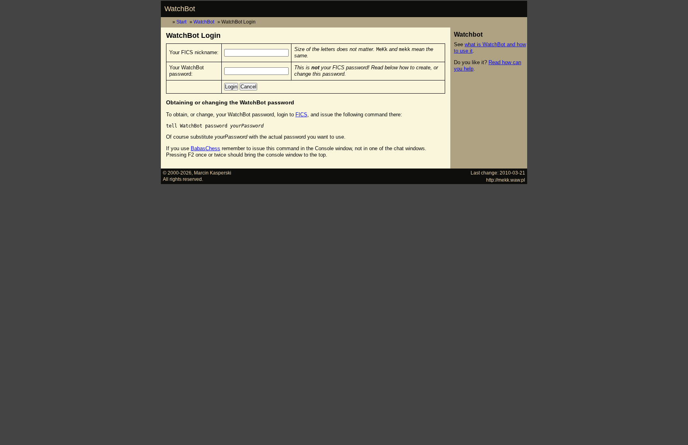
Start (181, 21)
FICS (301, 115)
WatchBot (179, 9)
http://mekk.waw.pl (505, 179)
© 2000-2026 (177, 172)
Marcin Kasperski (212, 172)
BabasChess (205, 148)
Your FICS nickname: (194, 52)
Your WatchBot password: (186, 71)
